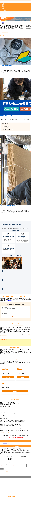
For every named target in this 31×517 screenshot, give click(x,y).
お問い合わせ (4, 10)
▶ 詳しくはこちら (9, 300)
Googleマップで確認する (4, 509)
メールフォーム (3, 16)
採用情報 (3, 6)
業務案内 (3, 4)
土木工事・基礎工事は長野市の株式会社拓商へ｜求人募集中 (9, 514)
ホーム (3, 3)
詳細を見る (8, 377)
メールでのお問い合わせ (11, 496)
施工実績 (3, 5)
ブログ (3, 9)
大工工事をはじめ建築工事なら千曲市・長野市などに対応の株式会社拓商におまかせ (22, 492)
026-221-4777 (5, 443)
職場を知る (3, 7)
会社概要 (3, 8)
